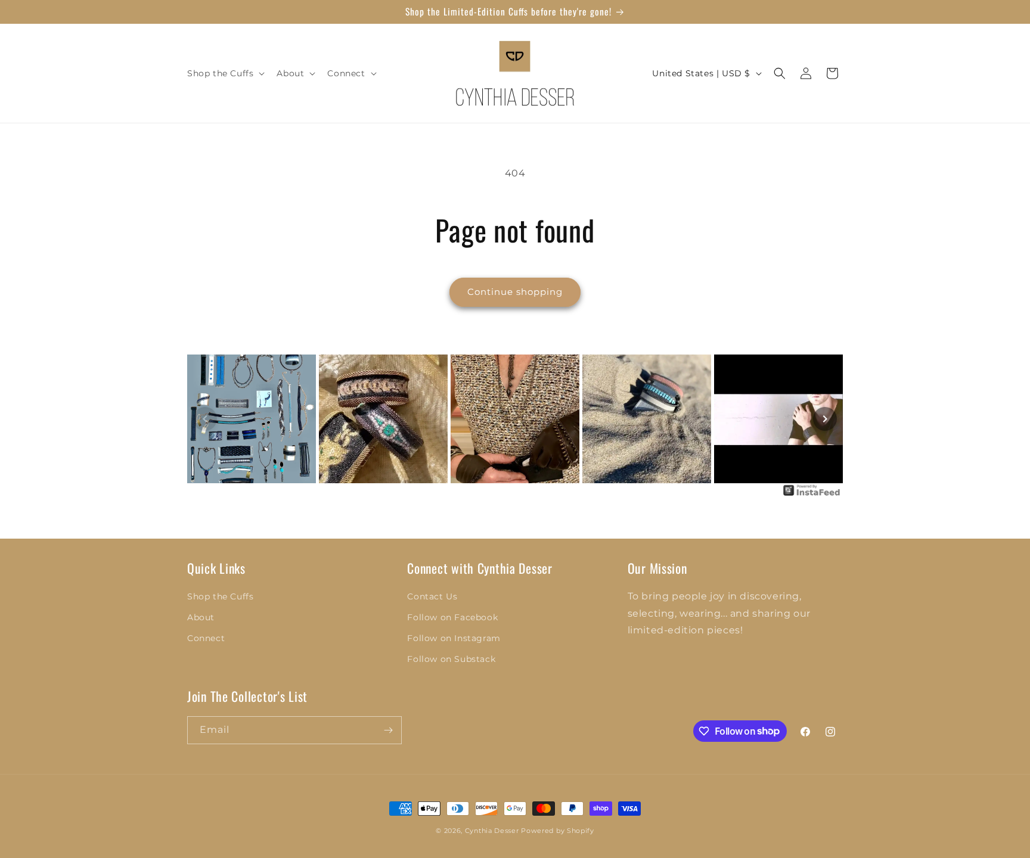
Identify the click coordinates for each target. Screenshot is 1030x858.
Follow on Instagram (453, 638)
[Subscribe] (388, 730)
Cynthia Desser (492, 830)
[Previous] (205, 419)
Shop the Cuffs (220, 596)
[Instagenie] (812, 494)
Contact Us (432, 596)
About (201, 617)
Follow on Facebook (452, 617)
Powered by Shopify (557, 830)
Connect (206, 638)
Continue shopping (515, 291)
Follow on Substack (451, 659)
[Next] (825, 419)
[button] (224, 73)
